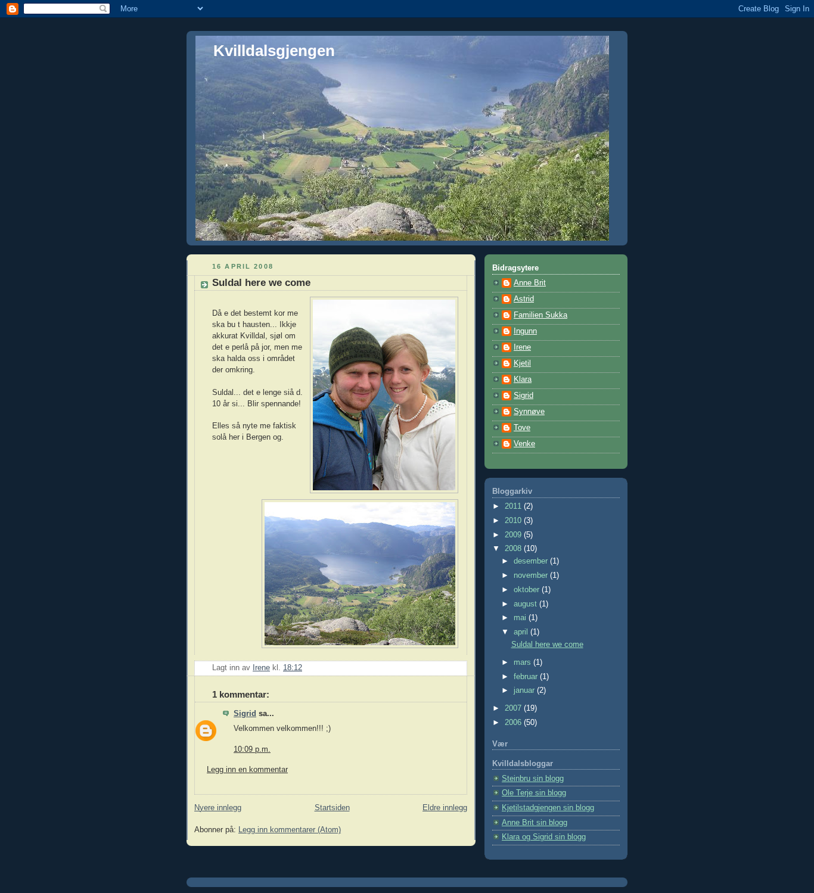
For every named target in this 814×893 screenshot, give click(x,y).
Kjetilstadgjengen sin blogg (548, 808)
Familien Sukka (540, 315)
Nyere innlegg (217, 808)
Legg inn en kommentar (247, 770)
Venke (524, 444)
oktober (528, 590)
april (522, 632)
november (532, 575)
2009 (514, 535)
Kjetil (522, 363)
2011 (514, 506)
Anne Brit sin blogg (534, 823)
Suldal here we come (547, 644)
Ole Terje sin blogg (534, 793)
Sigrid (245, 714)
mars (523, 662)
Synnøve (529, 411)
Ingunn (525, 331)
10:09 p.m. (252, 749)
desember (532, 561)
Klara (523, 379)
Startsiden (332, 808)
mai (521, 618)
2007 (514, 708)
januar (525, 690)
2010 (514, 520)
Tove (522, 428)
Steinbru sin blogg (533, 778)
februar (527, 677)
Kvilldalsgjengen (274, 51)
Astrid (524, 299)
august (526, 604)
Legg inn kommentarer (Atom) (289, 830)
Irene (522, 347)
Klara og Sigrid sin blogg (544, 837)
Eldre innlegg (444, 808)
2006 (514, 722)
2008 (514, 548)
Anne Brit (530, 283)
